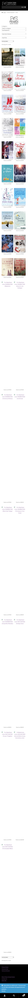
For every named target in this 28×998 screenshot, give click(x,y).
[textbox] (14, 28)
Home (4, 12)
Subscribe (4, 980)
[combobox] (14, 28)
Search (14, 995)
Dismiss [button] (3, 991)
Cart (21, 994)
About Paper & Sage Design (8, 977)
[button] (22, 7)
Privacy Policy (5, 967)
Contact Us (4, 978)
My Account (4, 995)
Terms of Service (6, 970)
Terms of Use (5, 969)
